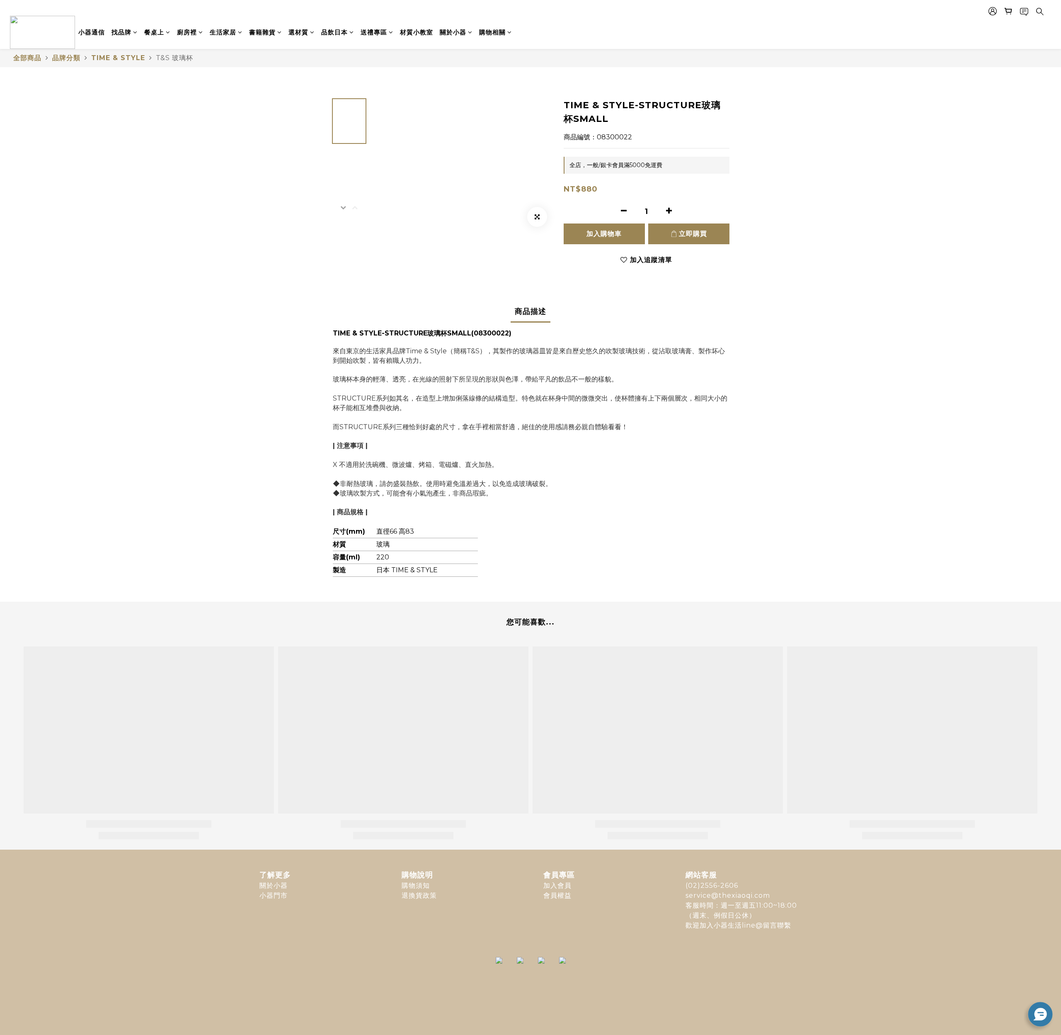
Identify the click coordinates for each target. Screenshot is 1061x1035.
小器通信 (91, 32)
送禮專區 (374, 32)
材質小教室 (416, 32)
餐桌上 (154, 32)
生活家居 (223, 32)
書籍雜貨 (262, 32)
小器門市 (273, 895)
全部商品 (27, 58)
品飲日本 (334, 32)
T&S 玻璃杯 (174, 58)
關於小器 (453, 32)
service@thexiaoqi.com (728, 895)
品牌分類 (66, 58)
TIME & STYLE (118, 58)
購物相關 (492, 32)
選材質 (298, 32)
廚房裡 (187, 32)
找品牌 (121, 32)
